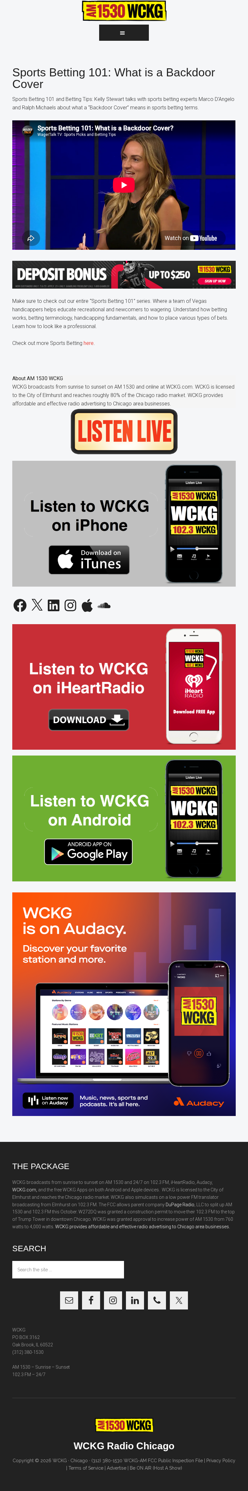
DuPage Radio (180, 1204)
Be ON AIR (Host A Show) (156, 1468)
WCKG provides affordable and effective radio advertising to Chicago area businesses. (142, 1226)
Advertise (116, 1468)
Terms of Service (85, 1468)
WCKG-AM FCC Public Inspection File (163, 1460)
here (89, 343)
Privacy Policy (220, 1460)
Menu (124, 33)
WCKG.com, (24, 1189)
